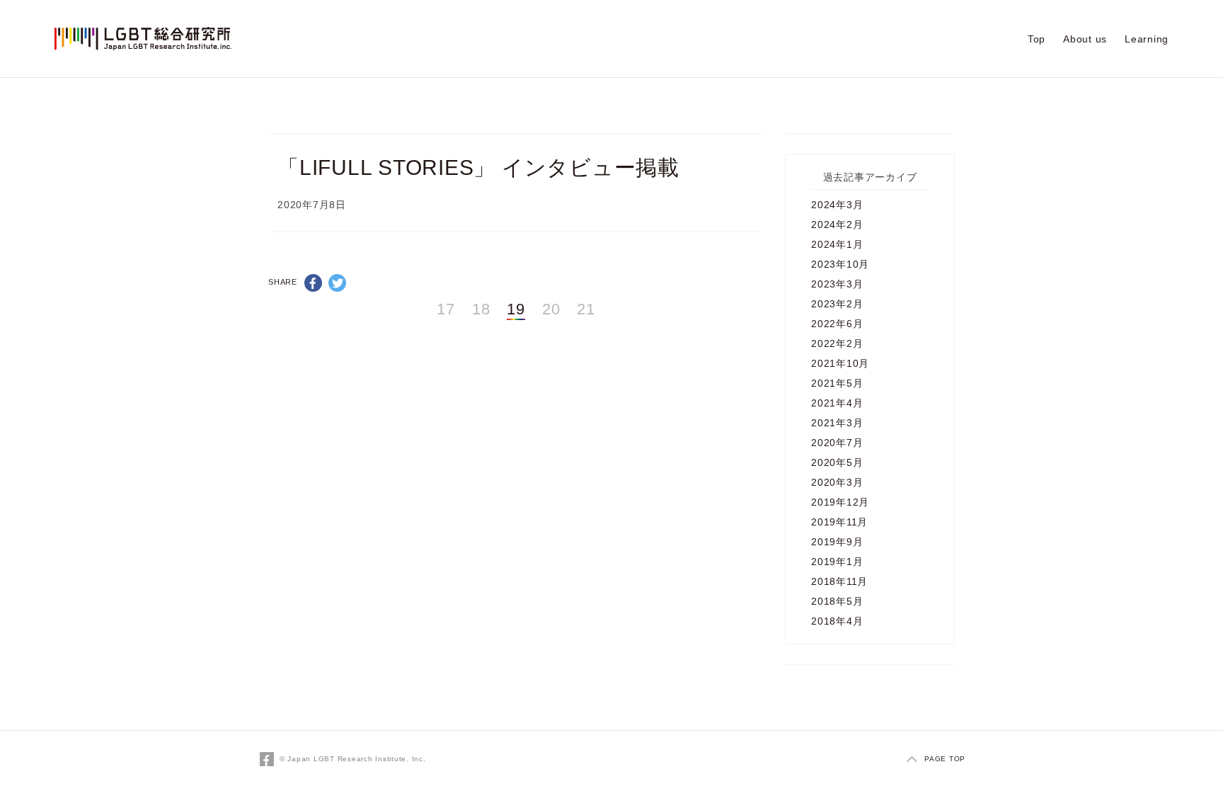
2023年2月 (837, 303)
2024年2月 (837, 224)
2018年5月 (837, 601)
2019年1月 (837, 561)
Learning (1147, 39)
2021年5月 (837, 383)
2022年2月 (837, 343)
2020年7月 (837, 442)
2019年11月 (839, 522)
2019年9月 (837, 541)
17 (446, 309)
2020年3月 (837, 482)
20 (551, 309)
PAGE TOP (944, 759)
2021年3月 (837, 422)
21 (586, 309)
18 (481, 309)
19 (516, 309)
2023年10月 (840, 264)
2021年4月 (837, 403)
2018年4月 (837, 621)
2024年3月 (837, 204)
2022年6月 (837, 323)
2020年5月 (837, 462)
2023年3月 (837, 284)
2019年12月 (840, 502)
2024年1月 (837, 244)
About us (1085, 39)
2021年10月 (840, 363)
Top (1036, 39)
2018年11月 (839, 581)
